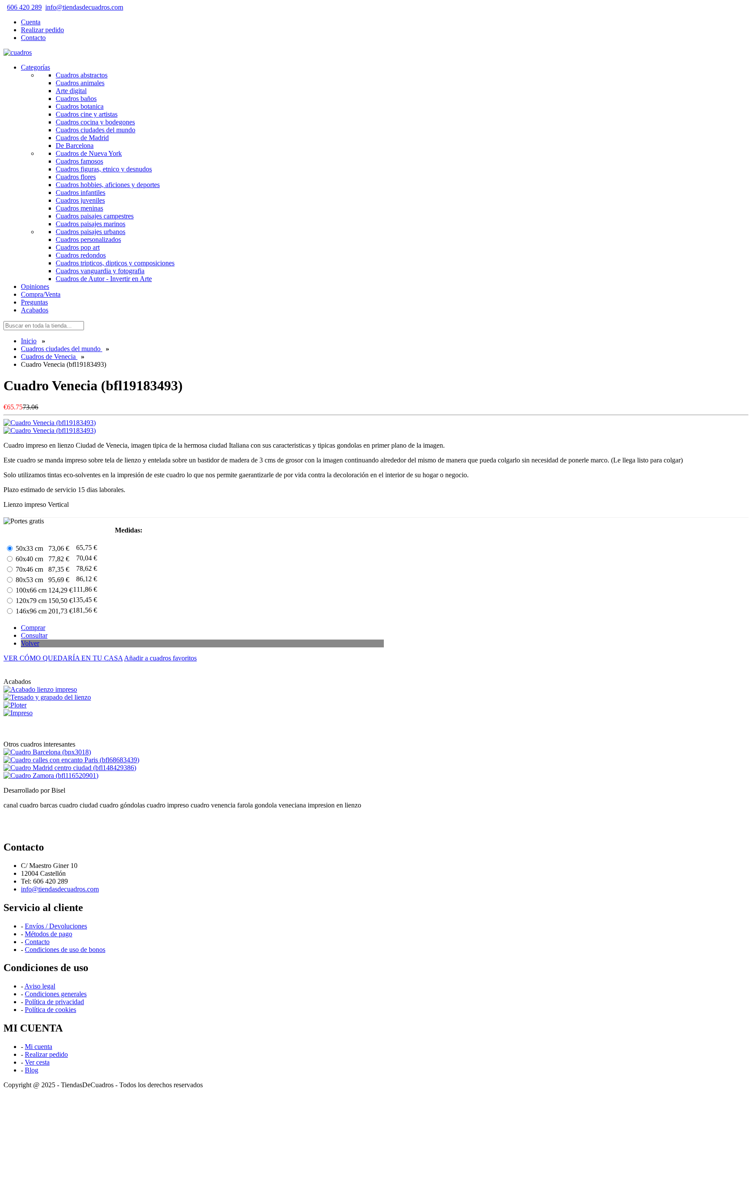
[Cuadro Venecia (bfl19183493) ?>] (49, 422)
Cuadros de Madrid (82, 137)
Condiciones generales (56, 994)
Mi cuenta (38, 1046)
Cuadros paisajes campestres (95, 216)
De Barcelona (75, 145)
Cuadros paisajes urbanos (90, 231)
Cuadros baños (76, 98)
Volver (30, 643)
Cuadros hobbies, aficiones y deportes (108, 184)
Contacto (33, 37)
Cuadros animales (80, 83)
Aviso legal (39, 986)
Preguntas (34, 302)
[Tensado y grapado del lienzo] (47, 697)
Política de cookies (50, 1009)
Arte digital (71, 90)
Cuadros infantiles (80, 192)
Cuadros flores (76, 177)
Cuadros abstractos (81, 75)
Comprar (33, 627)
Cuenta (30, 22)
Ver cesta (37, 1062)
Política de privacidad (54, 1001)
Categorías (35, 67)
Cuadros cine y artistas (87, 114)
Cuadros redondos (81, 255)
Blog (31, 1070)
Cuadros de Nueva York (89, 153)
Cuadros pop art (78, 247)
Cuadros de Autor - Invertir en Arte (104, 278)
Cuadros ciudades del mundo (95, 130)
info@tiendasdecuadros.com (84, 7)
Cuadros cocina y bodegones (95, 122)
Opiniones (35, 286)
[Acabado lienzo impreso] (40, 689)
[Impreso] (18, 713)
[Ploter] (15, 705)
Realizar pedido (42, 30)
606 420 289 (24, 7)
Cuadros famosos (79, 161)
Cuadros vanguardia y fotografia (100, 271)
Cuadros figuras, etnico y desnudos (104, 169)
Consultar (34, 635)
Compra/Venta (40, 294)
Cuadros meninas (79, 208)
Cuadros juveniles (80, 200)
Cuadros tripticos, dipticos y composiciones (115, 263)
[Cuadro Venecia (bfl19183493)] (49, 430)
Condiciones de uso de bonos (65, 949)
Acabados (34, 310)
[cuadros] (17, 52)
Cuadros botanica (80, 106)
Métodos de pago (48, 934)
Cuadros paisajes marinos (90, 224)
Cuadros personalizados (88, 239)
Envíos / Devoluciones (56, 926)
